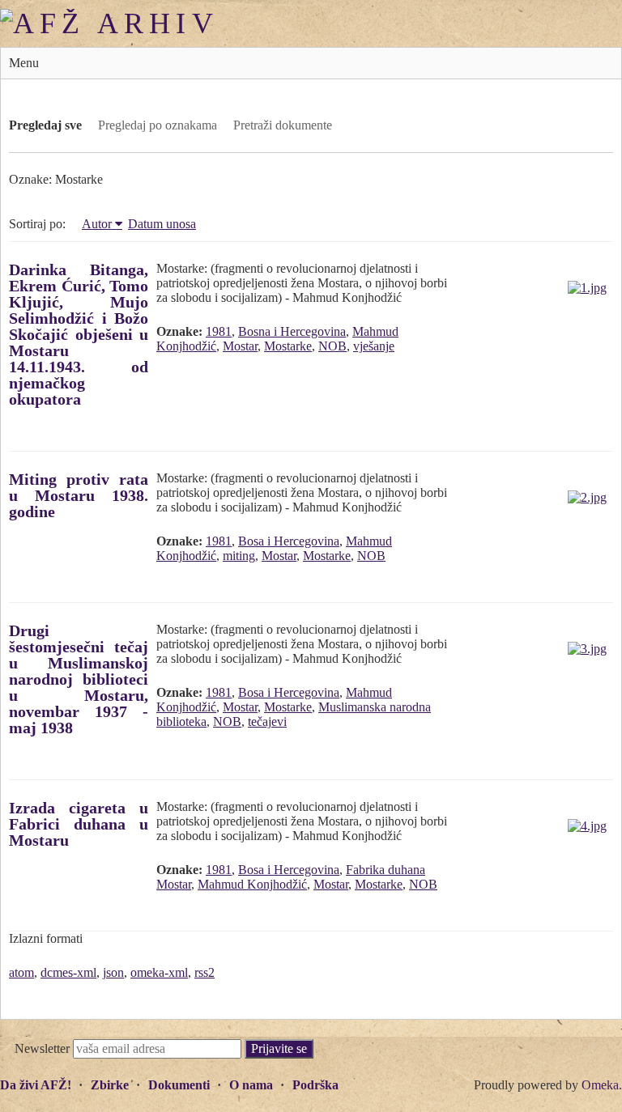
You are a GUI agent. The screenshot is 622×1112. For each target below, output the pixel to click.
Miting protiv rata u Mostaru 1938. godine (78, 495)
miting (239, 555)
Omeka (600, 1085)
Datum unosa (162, 224)
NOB (332, 346)
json (113, 972)
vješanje (373, 346)
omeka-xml (159, 972)
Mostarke (288, 346)
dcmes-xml (68, 972)
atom (21, 972)
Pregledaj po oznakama (157, 125)
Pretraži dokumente (282, 125)
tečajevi (267, 721)
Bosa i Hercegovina (288, 541)
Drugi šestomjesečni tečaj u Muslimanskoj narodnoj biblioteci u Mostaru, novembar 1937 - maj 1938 (78, 679)
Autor (97, 224)
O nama (251, 1085)
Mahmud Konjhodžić (252, 884)
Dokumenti (179, 1085)
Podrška (315, 1085)
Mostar (240, 346)
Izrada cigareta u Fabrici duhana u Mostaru (78, 824)
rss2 (204, 972)
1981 (219, 331)
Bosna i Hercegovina (292, 331)
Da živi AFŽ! (35, 1085)
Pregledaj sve (45, 125)
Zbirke (110, 1085)
